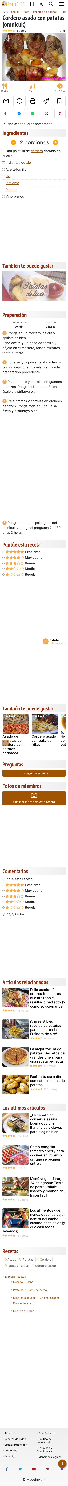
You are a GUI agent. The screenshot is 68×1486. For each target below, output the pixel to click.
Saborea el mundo (24, 1297)
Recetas (9, 1433)
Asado (11, 1259)
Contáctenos (46, 1433)
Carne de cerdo (37, 1289)
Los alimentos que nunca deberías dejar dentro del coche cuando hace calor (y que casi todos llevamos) (33, 1220)
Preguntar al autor (36, 773)
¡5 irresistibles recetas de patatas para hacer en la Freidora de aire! (45, 1027)
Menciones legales (49, 1457)
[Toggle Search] (50, 4)
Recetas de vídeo (15, 1439)
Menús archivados (15, 1444)
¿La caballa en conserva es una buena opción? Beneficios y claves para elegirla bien (46, 1123)
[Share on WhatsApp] (32, 113)
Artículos (10, 1456)
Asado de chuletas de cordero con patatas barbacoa (12, 744)
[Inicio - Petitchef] (4, 11)
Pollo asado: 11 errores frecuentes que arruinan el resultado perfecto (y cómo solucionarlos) (47, 998)
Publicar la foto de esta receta (34, 802)
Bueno (29, 563)
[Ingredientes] (5, 743)
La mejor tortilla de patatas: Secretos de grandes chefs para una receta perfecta (47, 1055)
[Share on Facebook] (5, 113)
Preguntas (10, 1450)
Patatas (11, 190)
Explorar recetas (15, 1276)
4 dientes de (18, 163)
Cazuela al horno (23, 1311)
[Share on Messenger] (19, 113)
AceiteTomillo (16, 169)
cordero (37, 151)
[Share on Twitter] (46, 113)
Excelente (32, 552)
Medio (29, 569)
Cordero (45, 1259)
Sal (8, 176)
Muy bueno (33, 558)
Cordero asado (45, 1265)
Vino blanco (15, 196)
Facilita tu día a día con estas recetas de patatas (47, 1081)
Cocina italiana (22, 1303)
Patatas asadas (18, 1265)
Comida (18, 1282)
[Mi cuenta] (41, 4)
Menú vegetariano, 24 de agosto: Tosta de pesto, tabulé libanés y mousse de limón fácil (47, 1187)
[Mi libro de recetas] (31, 4)
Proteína (18, 1289)
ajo (28, 163)
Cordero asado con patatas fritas (44, 740)
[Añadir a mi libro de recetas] (59, 101)
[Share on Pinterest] (60, 113)
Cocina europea (50, 1297)
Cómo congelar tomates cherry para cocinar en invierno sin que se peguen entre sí (47, 1155)
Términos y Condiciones (44, 1449)
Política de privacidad (44, 1440)
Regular (30, 574)
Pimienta (12, 183)
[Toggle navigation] (61, 4)
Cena (30, 1282)
